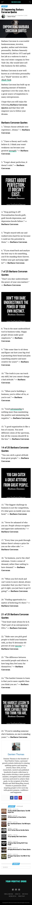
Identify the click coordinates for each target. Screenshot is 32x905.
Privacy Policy (21, 896)
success (18, 645)
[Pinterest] (20, 797)
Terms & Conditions (8, 894)
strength (12, 150)
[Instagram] (16, 797)
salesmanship (16, 409)
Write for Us (25, 894)
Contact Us (17, 894)
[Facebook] (11, 797)
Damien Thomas (11, 16)
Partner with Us (12, 896)
